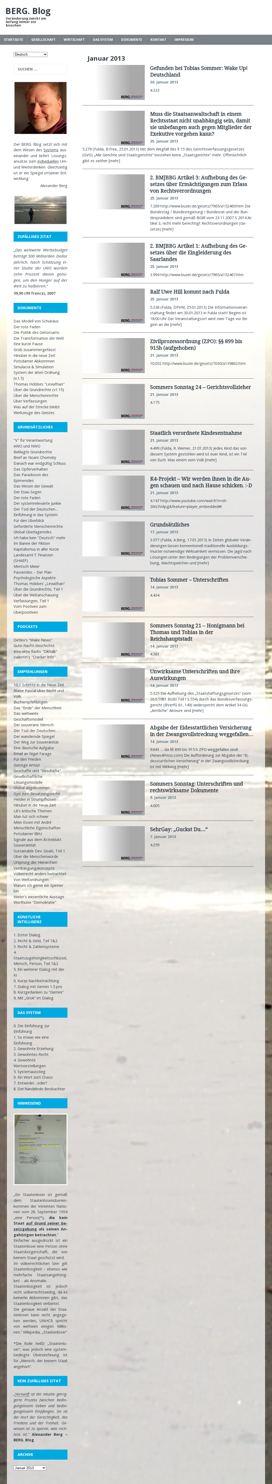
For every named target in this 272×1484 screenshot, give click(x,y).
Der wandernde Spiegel (34, 736)
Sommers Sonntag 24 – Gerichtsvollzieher (200, 387)
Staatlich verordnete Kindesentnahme (196, 432)
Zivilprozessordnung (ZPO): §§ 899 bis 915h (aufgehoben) (196, 344)
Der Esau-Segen (27, 491)
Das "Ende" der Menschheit (38, 707)
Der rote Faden (27, 326)
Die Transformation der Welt (39, 338)
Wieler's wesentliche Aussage (39, 896)
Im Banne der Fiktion (32, 543)
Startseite (13, 39)
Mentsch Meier (27, 566)
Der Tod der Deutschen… (36, 509)
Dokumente (131, 39)
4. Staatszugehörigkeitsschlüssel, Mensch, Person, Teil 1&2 (40, 958)
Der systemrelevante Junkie (37, 503)
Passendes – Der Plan (33, 572)
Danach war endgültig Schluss (40, 463)
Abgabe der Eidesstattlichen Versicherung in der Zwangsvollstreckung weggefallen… (201, 731)
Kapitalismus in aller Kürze (36, 549)
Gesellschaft (43, 39)
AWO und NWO (27, 446)
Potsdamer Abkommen (34, 361)
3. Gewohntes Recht (31, 1054)
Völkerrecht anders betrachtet (40, 873)
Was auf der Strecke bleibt (37, 406)
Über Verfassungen (30, 401)
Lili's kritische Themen (33, 810)
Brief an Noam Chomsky (35, 457)
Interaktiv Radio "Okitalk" (35, 651)
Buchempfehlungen (31, 702)
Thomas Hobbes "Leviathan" (39, 384)
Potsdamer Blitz (28, 833)
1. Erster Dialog (27, 934)
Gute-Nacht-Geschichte (34, 645)
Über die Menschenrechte (36, 395)
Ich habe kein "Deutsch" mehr (39, 537)
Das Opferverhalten (31, 469)
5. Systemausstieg (29, 1071)
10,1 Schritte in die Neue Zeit (39, 684)
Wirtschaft (74, 39)
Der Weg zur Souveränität (36, 742)
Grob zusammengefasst (35, 349)
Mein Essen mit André (33, 822)
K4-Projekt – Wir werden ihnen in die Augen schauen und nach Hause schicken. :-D (201, 482)
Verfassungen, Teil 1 (31, 600)
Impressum (184, 39)
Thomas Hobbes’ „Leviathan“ (39, 583)
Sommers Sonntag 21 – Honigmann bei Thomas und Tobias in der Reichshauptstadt (197, 632)
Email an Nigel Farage (33, 753)
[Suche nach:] (40, 69)
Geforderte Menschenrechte (38, 526)
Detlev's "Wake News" (33, 640)
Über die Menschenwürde (36, 856)
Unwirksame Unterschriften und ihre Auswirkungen (195, 674)
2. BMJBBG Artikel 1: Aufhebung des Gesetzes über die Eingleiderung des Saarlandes (198, 252)
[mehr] (114, 160)
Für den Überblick (29, 520)
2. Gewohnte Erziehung (34, 1048)
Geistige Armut (27, 765)
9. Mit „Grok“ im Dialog (33, 997)
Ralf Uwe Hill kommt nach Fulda (190, 291)
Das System (103, 39)
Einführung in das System (36, 514)
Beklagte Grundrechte (33, 451)
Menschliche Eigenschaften (37, 827)
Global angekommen (32, 787)
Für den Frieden (27, 759)
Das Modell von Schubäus (36, 321)
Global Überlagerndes (33, 531)
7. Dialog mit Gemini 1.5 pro (38, 986)
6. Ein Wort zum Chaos (33, 1077)
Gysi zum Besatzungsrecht (37, 793)
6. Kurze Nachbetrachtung (36, 980)
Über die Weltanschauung (36, 594)
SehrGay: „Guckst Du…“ (179, 829)
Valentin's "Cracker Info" (35, 656)
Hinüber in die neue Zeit (34, 355)
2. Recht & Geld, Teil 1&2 (35, 940)
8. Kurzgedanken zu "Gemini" (39, 992)
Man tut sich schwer (31, 816)
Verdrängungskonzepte (34, 868)
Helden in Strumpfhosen (35, 799)
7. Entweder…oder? (30, 1083)
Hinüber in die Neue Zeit (35, 805)
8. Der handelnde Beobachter (39, 1088)
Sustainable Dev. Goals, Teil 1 (39, 850)
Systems (51, 149)
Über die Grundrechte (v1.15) (39, 389)
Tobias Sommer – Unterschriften (189, 579)
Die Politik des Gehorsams (37, 332)
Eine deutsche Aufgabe (34, 747)
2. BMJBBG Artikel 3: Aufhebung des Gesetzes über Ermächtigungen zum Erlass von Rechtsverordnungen (198, 184)
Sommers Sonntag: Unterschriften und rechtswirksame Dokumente (196, 787)
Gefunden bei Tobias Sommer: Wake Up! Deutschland (199, 71)
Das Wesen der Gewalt (33, 486)
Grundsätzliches (169, 524)
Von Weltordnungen (31, 879)
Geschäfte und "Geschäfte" (37, 770)
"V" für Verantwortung (33, 440)
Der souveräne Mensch (34, 724)
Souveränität (25, 845)
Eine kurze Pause (28, 343)
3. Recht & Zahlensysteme (36, 946)
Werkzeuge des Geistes (34, 412)
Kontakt (158, 39)
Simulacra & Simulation (34, 366)
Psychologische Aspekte (35, 577)
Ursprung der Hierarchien (35, 862)
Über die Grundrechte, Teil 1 (38, 589)
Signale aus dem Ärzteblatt (37, 839)
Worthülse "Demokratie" (35, 902)
